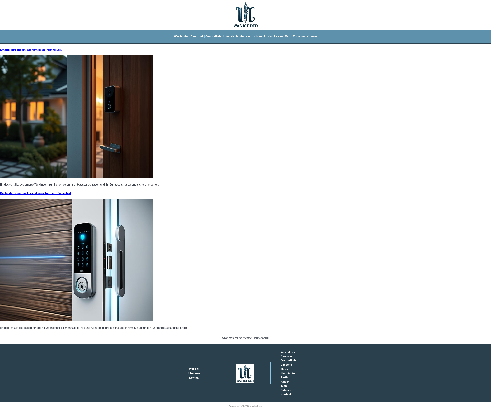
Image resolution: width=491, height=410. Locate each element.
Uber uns (194, 373)
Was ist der (181, 36)
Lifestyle (228, 36)
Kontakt (311, 36)
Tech (288, 36)
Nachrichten (254, 36)
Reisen (278, 36)
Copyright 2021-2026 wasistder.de (246, 406)
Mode (240, 36)
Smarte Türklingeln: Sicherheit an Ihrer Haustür (31, 49)
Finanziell (197, 36)
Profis (268, 36)
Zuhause (299, 36)
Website (194, 368)
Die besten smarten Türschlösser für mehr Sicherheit (35, 193)
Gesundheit (213, 36)
